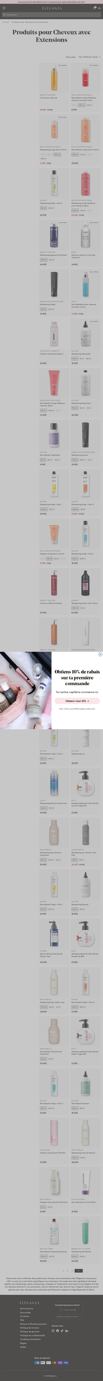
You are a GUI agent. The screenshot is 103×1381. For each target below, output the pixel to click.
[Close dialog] (100, 654)
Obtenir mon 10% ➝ (77, 701)
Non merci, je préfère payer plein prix (77, 708)
